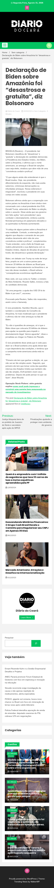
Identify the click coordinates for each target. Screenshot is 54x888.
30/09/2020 (27, 111)
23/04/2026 (13, 772)
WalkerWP (35, 882)
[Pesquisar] (36, 643)
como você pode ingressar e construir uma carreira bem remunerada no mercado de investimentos (26, 389)
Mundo (11, 756)
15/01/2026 (13, 800)
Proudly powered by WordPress (23, 879)
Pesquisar (9, 638)
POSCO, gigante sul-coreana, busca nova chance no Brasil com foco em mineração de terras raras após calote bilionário (24, 702)
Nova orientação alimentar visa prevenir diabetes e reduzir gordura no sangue (27, 793)
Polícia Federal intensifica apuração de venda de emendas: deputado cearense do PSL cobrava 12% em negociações (25, 713)
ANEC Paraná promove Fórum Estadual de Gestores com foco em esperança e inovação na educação (25, 680)
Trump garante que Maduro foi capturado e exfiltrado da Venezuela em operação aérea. (26, 822)
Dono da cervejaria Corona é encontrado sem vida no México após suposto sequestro (26, 850)
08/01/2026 (13, 828)
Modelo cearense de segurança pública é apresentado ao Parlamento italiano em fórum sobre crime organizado (26, 763)
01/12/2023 (11, 578)
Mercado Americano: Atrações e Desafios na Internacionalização (25, 571)
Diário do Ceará (13, 111)
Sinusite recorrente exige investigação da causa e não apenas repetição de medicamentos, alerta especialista (23, 691)
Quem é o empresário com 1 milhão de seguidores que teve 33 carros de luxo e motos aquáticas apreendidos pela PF (27, 478)
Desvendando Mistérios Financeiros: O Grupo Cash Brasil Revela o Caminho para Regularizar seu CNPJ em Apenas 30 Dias (27, 526)
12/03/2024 (11, 488)
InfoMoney (25, 404)
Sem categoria (40, 111)
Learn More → (27, 617)
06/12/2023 (11, 535)
